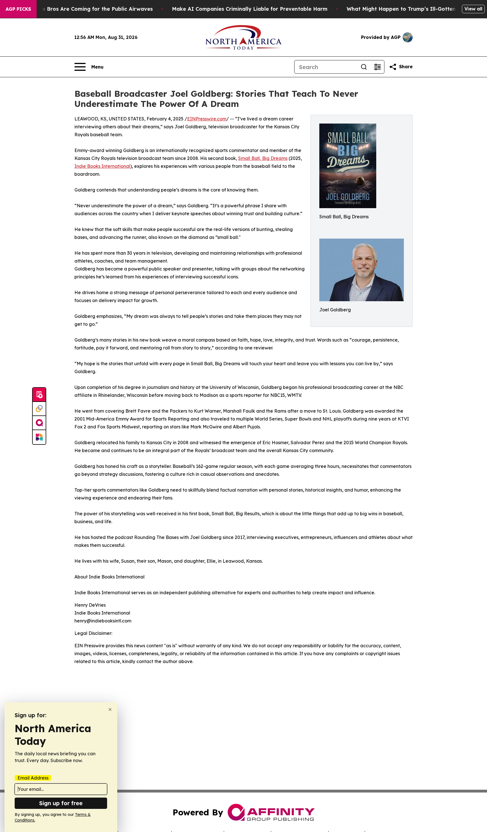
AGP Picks (18, 9)
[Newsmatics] (39, 437)
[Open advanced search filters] (377, 66)
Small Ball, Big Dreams (262, 158)
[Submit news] (39, 395)
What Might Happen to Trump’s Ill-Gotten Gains (409, 9)
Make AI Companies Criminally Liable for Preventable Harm (249, 9)
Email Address (32, 778)
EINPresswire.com (206, 119)
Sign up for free (61, 803)
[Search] (364, 66)
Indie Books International (102, 166)
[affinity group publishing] (39, 423)
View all (473, 9)
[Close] (110, 709)
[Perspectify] (39, 409)
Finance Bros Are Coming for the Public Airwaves (89, 9)
